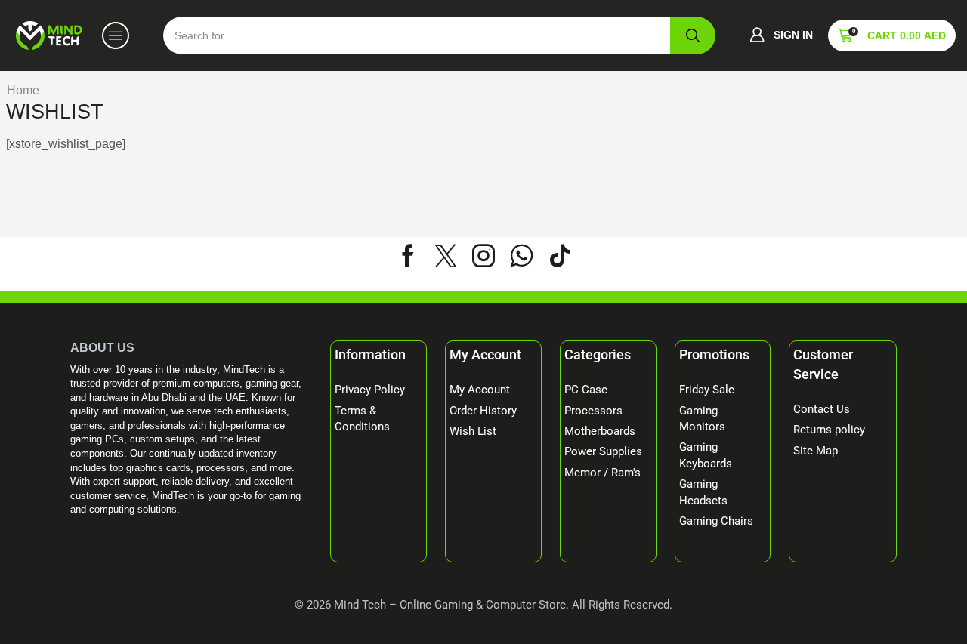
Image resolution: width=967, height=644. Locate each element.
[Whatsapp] (521, 256)
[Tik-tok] (559, 256)
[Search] (692, 35)
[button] (781, 35)
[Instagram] (483, 256)
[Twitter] (445, 256)
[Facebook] (408, 256)
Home (23, 90)
